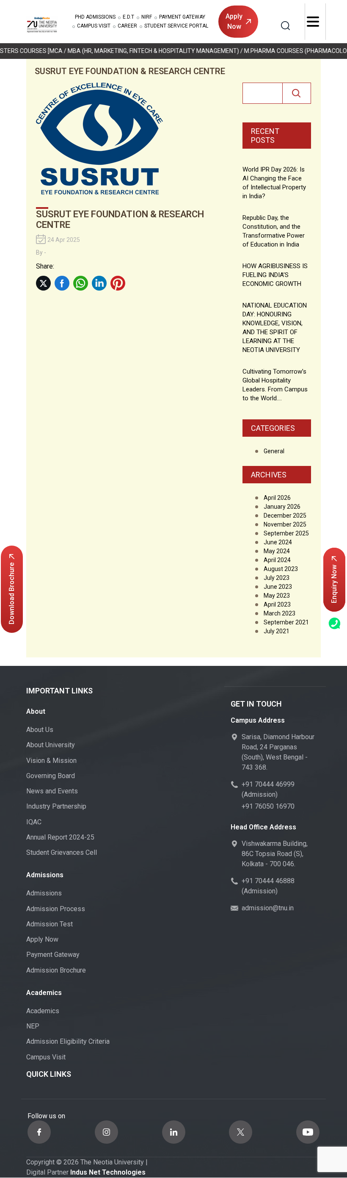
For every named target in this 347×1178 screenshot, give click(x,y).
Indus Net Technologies (108, 1172)
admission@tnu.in (268, 908)
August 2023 (281, 568)
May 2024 (277, 551)
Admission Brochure (56, 970)
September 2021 (286, 622)
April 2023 (277, 604)
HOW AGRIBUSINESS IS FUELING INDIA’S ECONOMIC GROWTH (275, 275)
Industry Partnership (56, 806)
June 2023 (278, 586)
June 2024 (278, 542)
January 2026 (282, 506)
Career (127, 26)
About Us (39, 730)
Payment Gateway (182, 17)
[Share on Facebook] (62, 283)
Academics (42, 1011)
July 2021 (276, 631)
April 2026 (277, 497)
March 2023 (279, 613)
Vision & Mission (51, 761)
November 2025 (285, 524)
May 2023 (277, 595)
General (274, 451)
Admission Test (49, 924)
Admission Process (55, 909)
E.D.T (128, 17)
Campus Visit (93, 26)
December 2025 (285, 515)
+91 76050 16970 (268, 806)
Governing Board (50, 776)
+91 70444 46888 (268, 881)
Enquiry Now (334, 584)
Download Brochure (12, 593)
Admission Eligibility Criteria (68, 1041)
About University (50, 745)
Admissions (95, 17)
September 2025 (286, 533)
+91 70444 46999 (268, 784)
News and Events (52, 791)
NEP (32, 1026)
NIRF (146, 17)
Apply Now (234, 21)
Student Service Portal (176, 26)
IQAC (33, 822)
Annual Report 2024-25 (60, 837)
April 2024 (277, 560)
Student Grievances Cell (61, 852)
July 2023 (276, 577)
